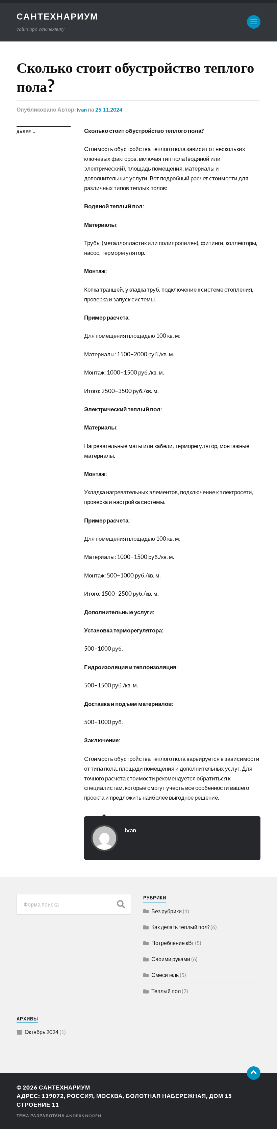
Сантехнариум (57, 16)
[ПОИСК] (121, 904)
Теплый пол (166, 991)
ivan (82, 109)
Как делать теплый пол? (180, 927)
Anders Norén (83, 1115)
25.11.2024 (108, 109)
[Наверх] (253, 1073)
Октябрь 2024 (41, 1032)
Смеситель (165, 975)
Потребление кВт (172, 943)
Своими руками (170, 959)
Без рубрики (166, 911)
